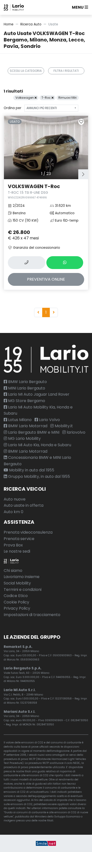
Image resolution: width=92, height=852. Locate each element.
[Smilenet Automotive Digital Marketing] (46, 843)
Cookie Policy (16, 602)
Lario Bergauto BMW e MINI (33, 432)
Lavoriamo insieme (21, 577)
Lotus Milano (19, 420)
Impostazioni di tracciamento (32, 615)
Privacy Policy (17, 608)
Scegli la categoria (26, 71)
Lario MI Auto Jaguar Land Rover (38, 394)
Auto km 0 (13, 512)
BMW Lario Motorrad (27, 426)
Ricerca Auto (30, 24)
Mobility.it (63, 426)
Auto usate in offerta (23, 505)
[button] (79, 7)
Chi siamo (13, 570)
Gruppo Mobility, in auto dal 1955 (38, 476)
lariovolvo (75, 432)
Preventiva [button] (46, 279)
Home (8, 24)
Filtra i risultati (66, 71)
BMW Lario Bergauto (27, 382)
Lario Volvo (49, 420)
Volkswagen (25, 98)
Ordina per (12, 108)
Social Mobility (17, 583)
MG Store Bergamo (26, 401)
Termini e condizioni (22, 589)
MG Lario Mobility (24, 438)
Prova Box (13, 545)
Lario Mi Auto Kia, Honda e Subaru (39, 445)
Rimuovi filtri (67, 98)
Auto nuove (15, 499)
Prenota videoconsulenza (28, 532)
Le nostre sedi (17, 551)
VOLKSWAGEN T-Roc (34, 191)
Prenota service (19, 539)
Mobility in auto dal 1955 (31, 470)
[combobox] (51, 108)
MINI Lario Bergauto (26, 388)
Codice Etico (16, 596)
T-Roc (46, 98)
